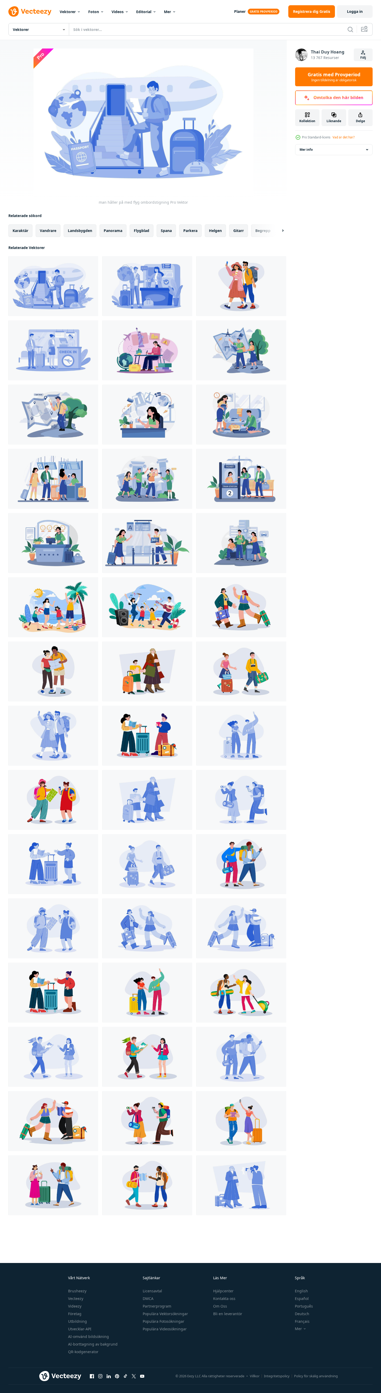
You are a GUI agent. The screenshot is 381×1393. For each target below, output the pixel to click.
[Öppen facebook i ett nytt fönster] (92, 1376)
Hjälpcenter (223, 1290)
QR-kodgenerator (83, 1351)
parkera (190, 230)
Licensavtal (152, 1290)
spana (166, 230)
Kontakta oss (224, 1298)
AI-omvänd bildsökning (88, 1336)
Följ (363, 57)
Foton (93, 11)
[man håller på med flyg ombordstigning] (53, 286)
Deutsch (302, 1313)
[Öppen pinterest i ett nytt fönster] (117, 1376)
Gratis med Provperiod (334, 76)
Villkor (254, 1376)
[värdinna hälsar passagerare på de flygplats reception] (147, 543)
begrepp (262, 230)
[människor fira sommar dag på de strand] (147, 607)
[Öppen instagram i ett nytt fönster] (100, 1376)
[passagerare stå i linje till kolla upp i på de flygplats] (53, 350)
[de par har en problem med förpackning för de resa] (241, 415)
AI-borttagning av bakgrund (93, 1344)
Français (302, 1321)
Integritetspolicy (277, 1376)
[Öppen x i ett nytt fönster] (134, 1376)
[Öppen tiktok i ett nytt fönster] (125, 1376)
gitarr (238, 230)
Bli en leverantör (227, 1313)
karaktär (20, 230)
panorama (113, 230)
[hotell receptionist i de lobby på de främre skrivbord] (53, 543)
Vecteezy (75, 1298)
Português (304, 1306)
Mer (167, 11)
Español (302, 1298)
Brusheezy (77, 1290)
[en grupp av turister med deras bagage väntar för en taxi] (241, 543)
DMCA (148, 1298)
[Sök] (350, 29)
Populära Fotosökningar (163, 1321)
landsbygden (80, 230)
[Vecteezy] (29, 11)
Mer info (306, 149)
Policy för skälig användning (316, 1376)
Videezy (74, 1306)
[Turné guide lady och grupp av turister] (147, 479)
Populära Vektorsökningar (165, 1313)
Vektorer (68, 11)
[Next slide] (278, 230)
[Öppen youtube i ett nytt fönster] (142, 1376)
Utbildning (77, 1321)
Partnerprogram (157, 1306)
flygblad (141, 230)
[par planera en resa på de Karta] (241, 350)
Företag (74, 1313)
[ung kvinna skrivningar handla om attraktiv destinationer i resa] (147, 350)
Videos (118, 11)
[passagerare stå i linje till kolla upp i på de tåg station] (241, 479)
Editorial (143, 11)
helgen (215, 230)
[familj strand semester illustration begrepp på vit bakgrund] (53, 607)
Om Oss (220, 1306)
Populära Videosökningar (165, 1328)
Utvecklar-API (79, 1328)
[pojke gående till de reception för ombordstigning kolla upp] (147, 286)
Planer (240, 11)
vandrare (48, 230)
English (301, 1290)
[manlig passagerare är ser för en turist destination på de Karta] (53, 415)
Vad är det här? (344, 137)
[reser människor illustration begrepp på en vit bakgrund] (241, 286)
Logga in (355, 11)
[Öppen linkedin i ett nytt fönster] (109, 1376)
